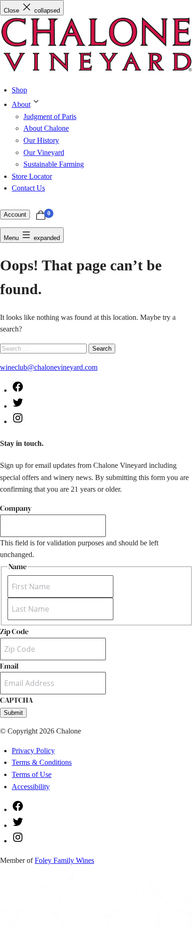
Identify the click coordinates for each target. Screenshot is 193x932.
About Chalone (46, 128)
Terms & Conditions (42, 762)
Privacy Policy (33, 751)
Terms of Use (32, 774)
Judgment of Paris (49, 116)
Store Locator (32, 176)
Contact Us (28, 188)
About (21, 104)
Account (15, 214)
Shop (19, 90)
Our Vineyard (43, 152)
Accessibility (31, 787)
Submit (13, 712)
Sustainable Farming (53, 164)
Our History (41, 140)
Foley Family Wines (64, 860)
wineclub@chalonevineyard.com (48, 367)
